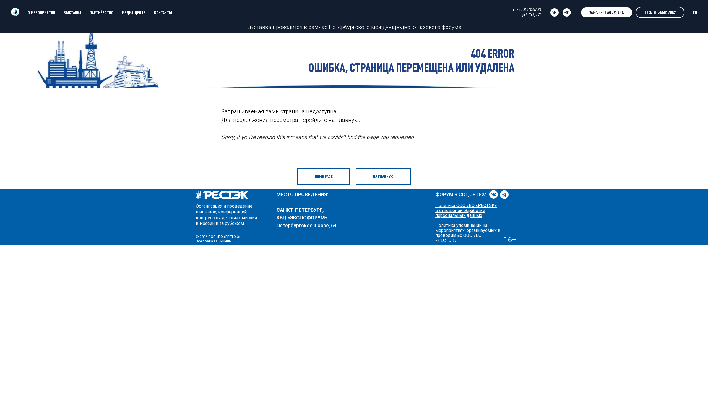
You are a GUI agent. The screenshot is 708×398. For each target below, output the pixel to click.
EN (695, 12)
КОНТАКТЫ (163, 12)
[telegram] (567, 12)
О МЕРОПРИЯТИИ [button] (41, 12)
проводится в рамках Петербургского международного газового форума (366, 27)
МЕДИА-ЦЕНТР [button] (134, 12)
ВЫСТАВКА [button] (72, 12)
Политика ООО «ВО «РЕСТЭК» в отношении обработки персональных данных (466, 210)
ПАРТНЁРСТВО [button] (101, 12)
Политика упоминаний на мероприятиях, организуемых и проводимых (467, 230)
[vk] (554, 12)
